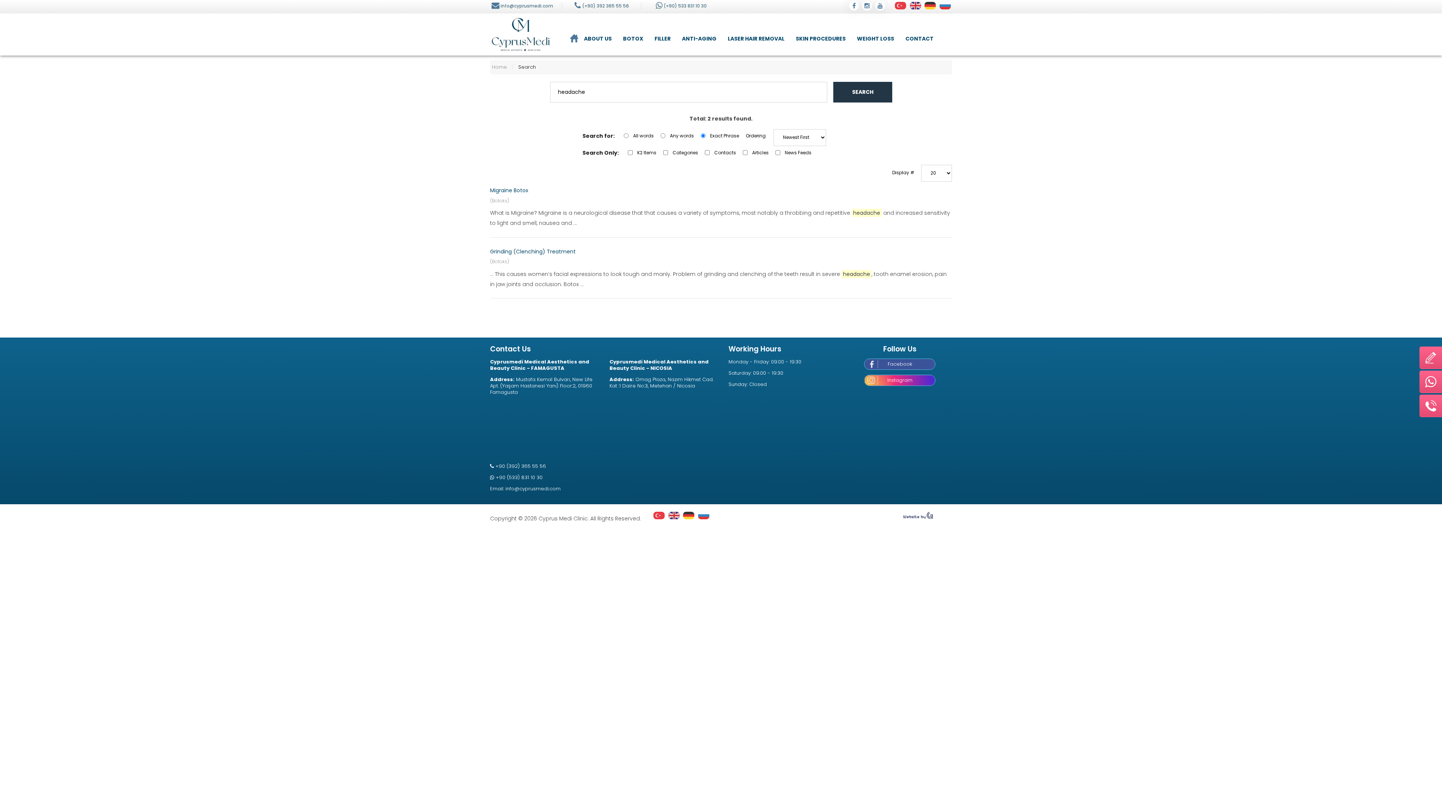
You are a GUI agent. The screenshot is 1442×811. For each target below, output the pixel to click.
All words (643, 136)
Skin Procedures (821, 38)
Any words (682, 136)
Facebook (900, 364)
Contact (919, 38)
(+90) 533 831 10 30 (685, 6)
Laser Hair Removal (756, 38)
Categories (685, 152)
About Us (598, 38)
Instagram (900, 380)
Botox (633, 38)
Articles (760, 152)
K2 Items (646, 152)
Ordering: (756, 136)
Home (499, 67)
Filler (663, 38)
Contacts (725, 152)
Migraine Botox (509, 190)
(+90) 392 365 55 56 (605, 6)
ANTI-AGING (699, 38)
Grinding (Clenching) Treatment (533, 251)
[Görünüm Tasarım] (918, 517)
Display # (903, 172)
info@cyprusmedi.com (527, 6)
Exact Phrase (724, 136)
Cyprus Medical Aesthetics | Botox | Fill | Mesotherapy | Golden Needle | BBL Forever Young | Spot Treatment (520, 34)
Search (862, 92)
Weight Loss (875, 38)
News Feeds (798, 152)
